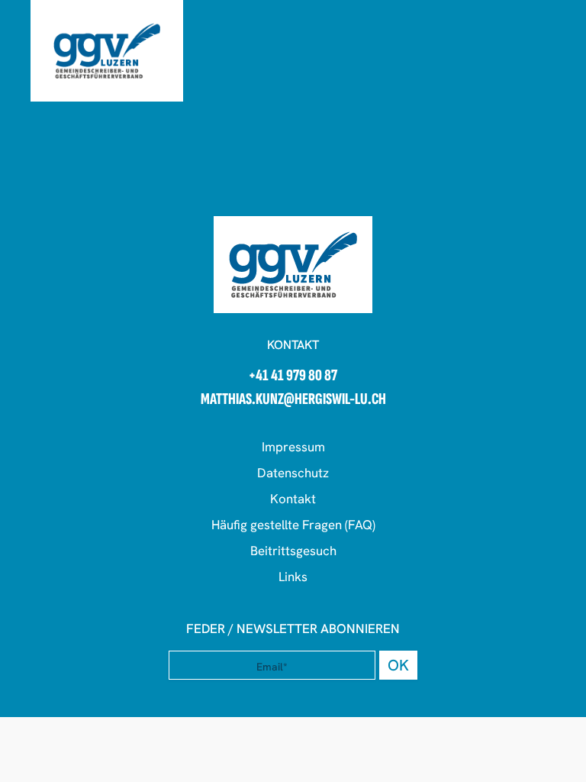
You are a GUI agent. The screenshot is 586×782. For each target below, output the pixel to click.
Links (293, 576)
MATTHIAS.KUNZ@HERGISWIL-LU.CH (293, 400)
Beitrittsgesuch (293, 550)
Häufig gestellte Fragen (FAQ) (293, 524)
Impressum (293, 446)
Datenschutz (293, 472)
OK (398, 665)
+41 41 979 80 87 (293, 376)
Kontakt (293, 498)
